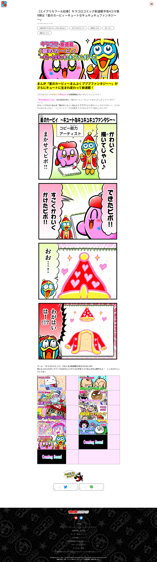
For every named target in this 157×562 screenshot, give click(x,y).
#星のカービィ (44, 33)
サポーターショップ (78, 544)
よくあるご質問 (78, 548)
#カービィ (108, 28)
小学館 (78, 523)
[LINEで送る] (91, 487)
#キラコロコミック (78, 28)
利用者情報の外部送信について (78, 541)
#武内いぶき (95, 28)
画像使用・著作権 (78, 530)
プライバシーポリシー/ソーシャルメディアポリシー (78, 527)
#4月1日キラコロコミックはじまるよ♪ (53, 28)
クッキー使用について (78, 534)
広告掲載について (78, 537)
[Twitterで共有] (65, 487)
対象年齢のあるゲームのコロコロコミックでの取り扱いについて (78, 551)
